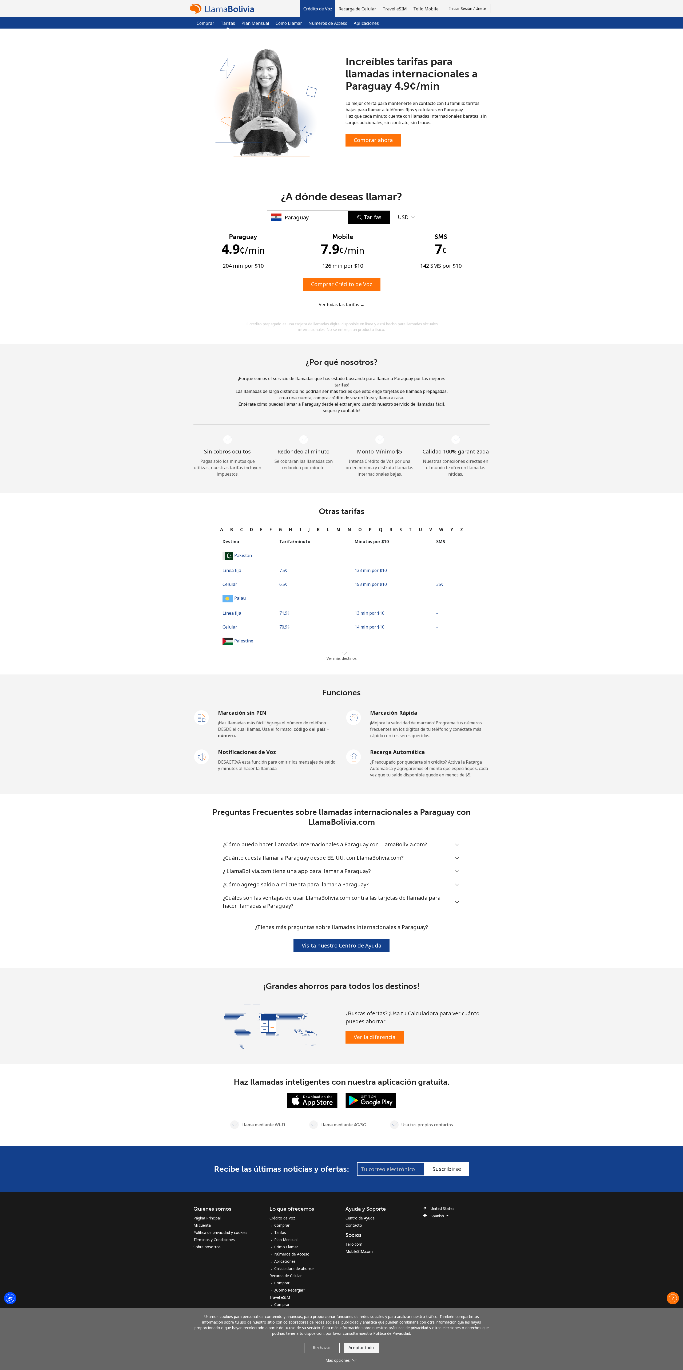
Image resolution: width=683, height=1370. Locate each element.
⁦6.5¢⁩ (283, 584)
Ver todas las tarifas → (341, 304)
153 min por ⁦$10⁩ (371, 584)
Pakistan (243, 555)
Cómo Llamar (289, 23)
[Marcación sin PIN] (201, 717)
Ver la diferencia (374, 1037)
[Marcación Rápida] (354, 717)
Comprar (205, 23)
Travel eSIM (279, 1297)
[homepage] (223, 8)
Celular (230, 584)
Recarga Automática (397, 752)
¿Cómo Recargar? (289, 1290)
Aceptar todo (361, 1348)
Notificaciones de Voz (247, 752)
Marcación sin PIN (242, 712)
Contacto (354, 1225)
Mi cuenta (202, 1225)
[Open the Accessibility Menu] (10, 1298)
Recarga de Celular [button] (357, 9)
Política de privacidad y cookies (220, 1232)
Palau (240, 598)
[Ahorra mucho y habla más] (268, 1026)
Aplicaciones (366, 23)
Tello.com (354, 1244)
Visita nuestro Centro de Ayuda (341, 945)
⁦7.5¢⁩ (283, 570)
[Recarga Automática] (354, 756)
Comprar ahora (373, 140)
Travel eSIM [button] (395, 9)
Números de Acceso (327, 23)
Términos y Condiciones (214, 1239)
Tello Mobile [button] (426, 9)
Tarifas (280, 1232)
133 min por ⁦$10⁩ (371, 570)
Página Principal (207, 1218)
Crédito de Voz (282, 1218)
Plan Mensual (255, 23)
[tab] (221, 529)
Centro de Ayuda (360, 1218)
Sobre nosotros (207, 1246)
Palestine (243, 641)
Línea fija (232, 570)
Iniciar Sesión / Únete (467, 8)
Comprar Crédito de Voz (341, 284)
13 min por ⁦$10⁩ (369, 613)
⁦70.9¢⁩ (284, 627)
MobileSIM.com (359, 1251)
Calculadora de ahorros (294, 1268)
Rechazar (322, 1348)
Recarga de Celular (285, 1275)
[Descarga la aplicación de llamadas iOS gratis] (312, 1100)
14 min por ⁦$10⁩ (369, 627)
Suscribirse (446, 1168)
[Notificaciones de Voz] (201, 756)
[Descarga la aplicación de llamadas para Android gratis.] (371, 1100)
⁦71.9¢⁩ (284, 613)
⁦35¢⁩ (439, 584)
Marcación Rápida (393, 712)
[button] (317, 8)
